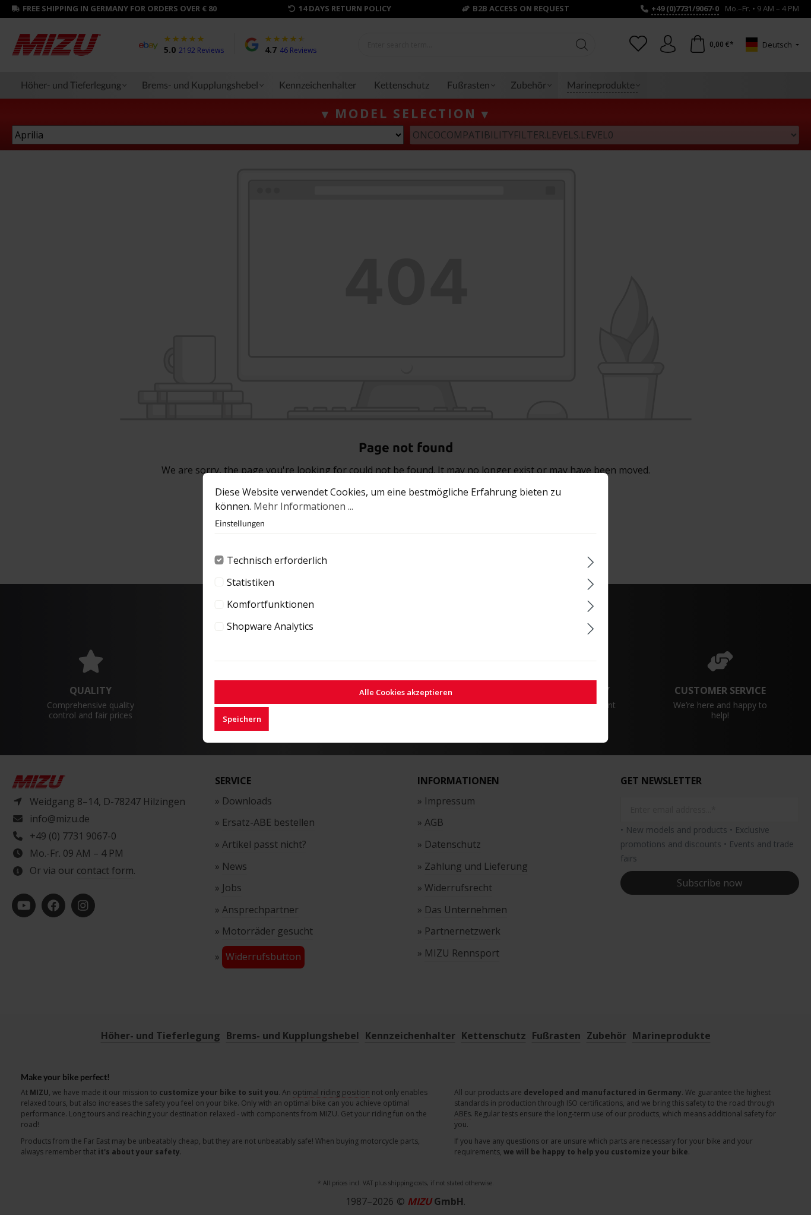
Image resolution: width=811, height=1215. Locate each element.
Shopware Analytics (270, 626)
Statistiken (250, 582)
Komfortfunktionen (270, 604)
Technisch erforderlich (277, 560)
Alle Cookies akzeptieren (405, 692)
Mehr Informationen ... (303, 506)
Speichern (242, 719)
